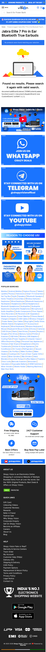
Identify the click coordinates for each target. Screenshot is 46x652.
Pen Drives (13, 334)
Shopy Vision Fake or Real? (14, 546)
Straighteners (27, 344)
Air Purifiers (14, 352)
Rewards (7, 510)
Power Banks (34, 319)
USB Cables (7, 319)
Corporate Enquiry (11, 520)
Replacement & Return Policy (15, 570)
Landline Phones (8, 291)
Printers (35, 334)
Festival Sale (8, 515)
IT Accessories (24, 324)
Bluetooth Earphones (9, 301)
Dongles (4, 334)
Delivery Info (8, 559)
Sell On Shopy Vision (12, 523)
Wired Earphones (33, 299)
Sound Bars (36, 296)
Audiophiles (5, 306)
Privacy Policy (9, 575)
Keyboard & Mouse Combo (11, 329)
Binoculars (5, 364)
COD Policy (8, 565)
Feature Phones (29, 289)
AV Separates (19, 314)
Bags (18, 341)
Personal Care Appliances (32, 341)
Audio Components (8, 311)
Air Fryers (22, 354)
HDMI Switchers (7, 367)
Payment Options (10, 567)
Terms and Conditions (12, 573)
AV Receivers (7, 314)
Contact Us (8, 581)
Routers (35, 331)
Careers (6, 529)
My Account (8, 554)
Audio (25, 294)
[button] (40, 7)
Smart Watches (7, 316)
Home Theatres (24, 296)
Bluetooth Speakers (9, 296)
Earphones (20, 299)
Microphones (18, 309)
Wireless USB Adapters (29, 336)
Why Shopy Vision (11, 518)
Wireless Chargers (20, 319)
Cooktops (12, 354)
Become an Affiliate (11, 526)
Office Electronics (8, 341)
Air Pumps (19, 359)
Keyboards (36, 324)
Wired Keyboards (8, 326)
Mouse (36, 326)
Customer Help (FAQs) (12, 556)
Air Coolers (17, 349)
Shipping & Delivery (11, 562)
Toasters (4, 362)
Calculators (15, 364)
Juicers (5, 357)
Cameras (34, 329)
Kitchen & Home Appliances (24, 347)
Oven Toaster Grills (34, 354)
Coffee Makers (30, 359)
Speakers (32, 294)
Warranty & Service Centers (15, 548)
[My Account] (36, 7)
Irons (12, 359)
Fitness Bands (20, 316)
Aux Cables (5, 321)
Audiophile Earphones (20, 306)
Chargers (30, 316)
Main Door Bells (23, 369)
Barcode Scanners (26, 362)
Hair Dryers (15, 344)
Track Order (8, 551)
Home (3, 27)
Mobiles (4, 289)
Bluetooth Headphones (27, 304)
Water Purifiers (26, 352)
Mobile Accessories (34, 314)
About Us (7, 531)
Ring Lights (16, 321)
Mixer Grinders (15, 357)
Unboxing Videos (10, 504)
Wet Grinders (28, 357)
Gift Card (7, 502)
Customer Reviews (11, 507)
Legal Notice (8, 578)
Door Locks (13, 362)
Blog (5, 534)
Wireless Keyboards (24, 326)
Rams (10, 331)
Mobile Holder (34, 367)
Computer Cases (33, 339)
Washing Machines (8, 369)
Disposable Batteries (29, 364)
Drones (26, 329)
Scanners (5, 336)
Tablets (40, 289)
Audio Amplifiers (31, 309)
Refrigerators (28, 349)
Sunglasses (12, 324)
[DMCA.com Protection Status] (22, 489)
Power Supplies (19, 339)
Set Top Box (16, 294)
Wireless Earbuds (8, 299)
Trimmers (6, 344)
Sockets (27, 331)
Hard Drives (18, 331)
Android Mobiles (15, 289)
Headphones (34, 301)
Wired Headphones (8, 304)
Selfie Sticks (27, 321)
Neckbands (23, 301)
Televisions (21, 291)
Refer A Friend (9, 512)
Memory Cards (25, 334)
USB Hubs (14, 336)
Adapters (39, 316)
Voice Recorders (35, 311)
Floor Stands (23, 311)
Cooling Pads (6, 339)
